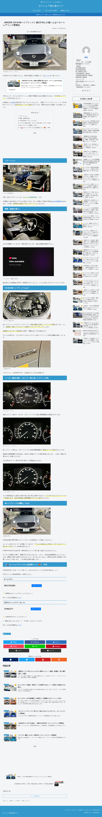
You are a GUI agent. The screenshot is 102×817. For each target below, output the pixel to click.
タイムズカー (7, 633)
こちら (48, 75)
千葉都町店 (58, 201)
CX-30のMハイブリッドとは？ (28, 121)
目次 (32, 113)
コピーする (37, 585)
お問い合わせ (96, 810)
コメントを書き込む (35, 796)
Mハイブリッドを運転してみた (28, 125)
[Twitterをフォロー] (27, 659)
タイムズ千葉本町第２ (30, 197)
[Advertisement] (35, 145)
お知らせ (81, 810)
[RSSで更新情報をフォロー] (59, 659)
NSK (86, 57)
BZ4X (13, 102)
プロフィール (88, 810)
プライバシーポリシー (71, 810)
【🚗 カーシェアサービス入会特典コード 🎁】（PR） (35, 127)
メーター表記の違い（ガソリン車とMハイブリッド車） (35, 123)
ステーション (23, 116)
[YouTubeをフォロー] (43, 659)
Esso (53, 201)
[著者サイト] (10, 659)
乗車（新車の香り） (25, 118)
